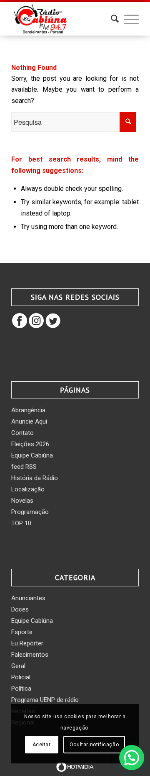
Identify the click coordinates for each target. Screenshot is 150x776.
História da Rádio (34, 478)
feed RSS (24, 466)
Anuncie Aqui (29, 421)
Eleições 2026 (30, 444)
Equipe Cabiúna (32, 455)
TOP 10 (21, 523)
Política (21, 688)
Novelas (22, 500)
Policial (20, 677)
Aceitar (41, 745)
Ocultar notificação (94, 745)
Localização (28, 489)
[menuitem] (110, 19)
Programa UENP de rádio (45, 700)
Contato (22, 433)
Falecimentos (29, 654)
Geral (18, 666)
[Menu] (127, 19)
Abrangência (28, 410)
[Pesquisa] (110, 19)
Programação (30, 512)
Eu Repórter (27, 643)
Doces (20, 609)
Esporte (21, 632)
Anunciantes (28, 598)
